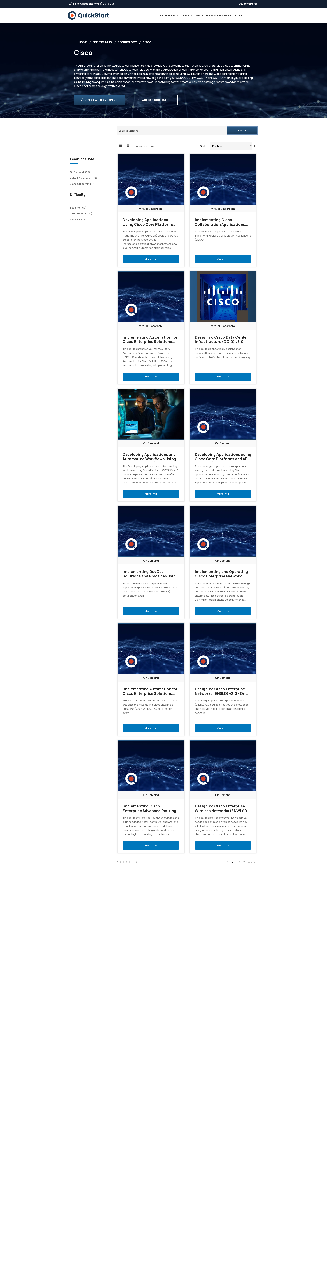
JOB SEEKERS (167, 15)
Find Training (102, 42)
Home (83, 42)
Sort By (204, 146)
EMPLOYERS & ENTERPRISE (212, 15)
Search (242, 130)
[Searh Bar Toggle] (256, 15)
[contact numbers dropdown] (251, 15)
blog (238, 15)
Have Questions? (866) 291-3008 (94, 3)
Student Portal (248, 3)
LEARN (185, 15)
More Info (151, 259)
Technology (127, 42)
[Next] (136, 862)
